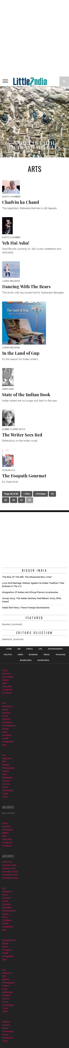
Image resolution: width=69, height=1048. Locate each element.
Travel (46, 655)
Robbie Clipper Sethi (13, 429)
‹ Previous (40, 494)
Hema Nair (8, 389)
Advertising (43, 660)
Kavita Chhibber (11, 197)
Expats (29, 649)
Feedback (7, 693)
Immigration (7, 741)
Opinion (6, 765)
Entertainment (55, 649)
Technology (7, 790)
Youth (5, 797)
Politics (8, 655)
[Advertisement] (34, 38)
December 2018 (10, 871)
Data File (6, 719)
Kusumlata (8, 470)
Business (33, 655)
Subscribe (7, 686)
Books (5, 709)
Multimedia (7, 777)
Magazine (60, 655)
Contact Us (7, 689)
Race (4, 774)
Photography (8, 768)
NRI (19, 649)
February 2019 (9, 865)
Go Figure (7, 735)
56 (13, 500)
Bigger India (25, 660)
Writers (5, 680)
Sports (5, 787)
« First (27, 494)
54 (52, 494)
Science (6, 784)
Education (7, 722)
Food (4, 732)
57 (21, 500)
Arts (4, 703)
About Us (6, 673)
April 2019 (7, 862)
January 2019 (8, 868)
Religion (6, 781)
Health (5, 738)
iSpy (4, 745)
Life (40, 649)
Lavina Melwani (11, 281)
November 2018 (10, 875)
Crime (20, 655)
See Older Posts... (10, 878)
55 (5, 500)
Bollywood (7, 706)
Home (9, 649)
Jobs (4, 683)
